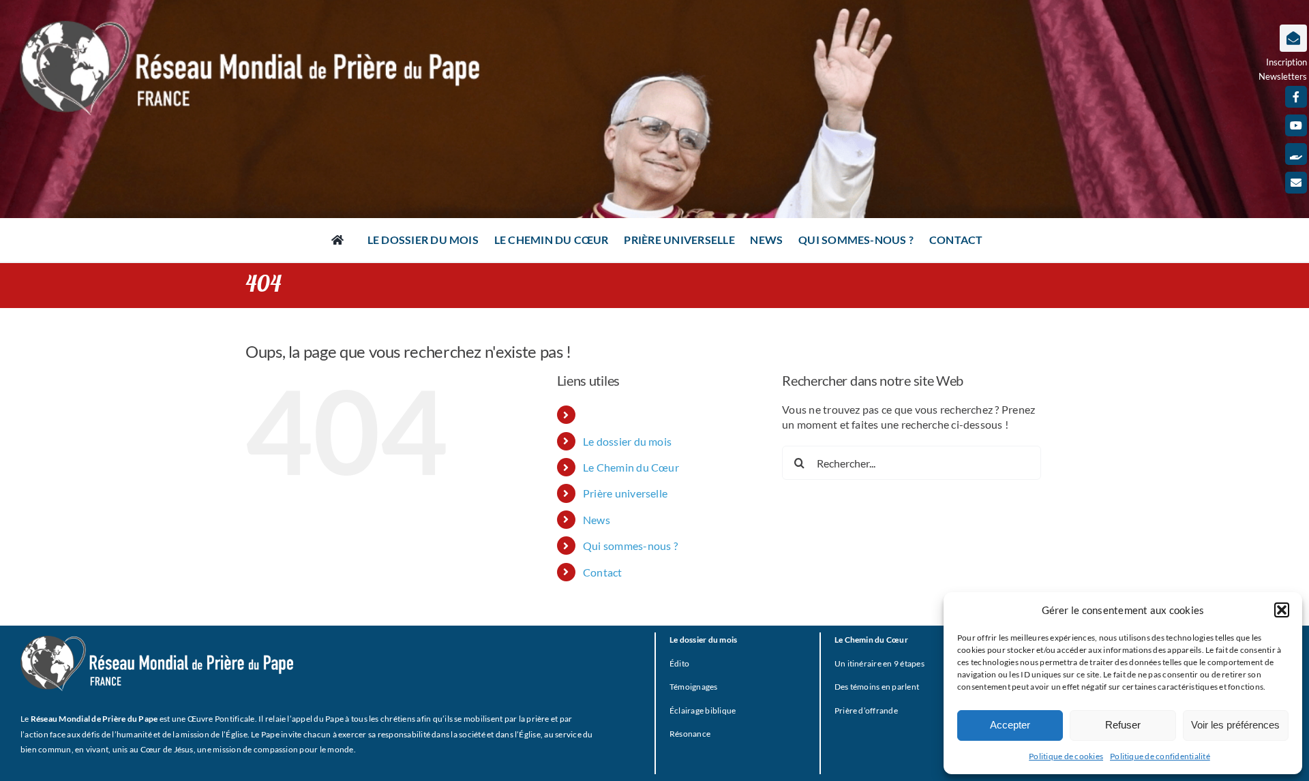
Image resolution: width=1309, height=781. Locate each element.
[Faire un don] (1296, 154)
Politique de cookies (1066, 756)
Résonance (689, 734)
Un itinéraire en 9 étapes (879, 663)
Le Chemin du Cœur (631, 467)
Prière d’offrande (866, 710)
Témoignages (693, 687)
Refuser (1123, 725)
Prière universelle (625, 493)
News (596, 519)
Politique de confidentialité (1160, 756)
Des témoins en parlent (876, 687)
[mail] (1296, 183)
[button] (1282, 610)
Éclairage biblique (702, 710)
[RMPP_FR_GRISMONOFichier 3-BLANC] (156, 640)
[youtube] (1296, 125)
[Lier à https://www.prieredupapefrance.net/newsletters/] (1293, 38)
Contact (602, 572)
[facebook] (1296, 97)
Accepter (1010, 725)
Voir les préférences (1235, 725)
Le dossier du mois (627, 441)
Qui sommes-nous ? (630, 545)
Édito (679, 663)
